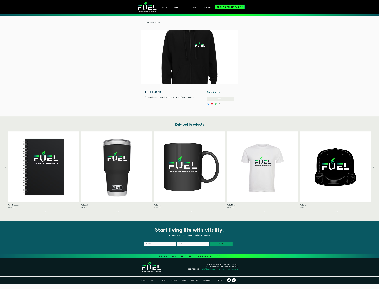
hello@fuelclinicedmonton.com (213, 269)
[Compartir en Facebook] (208, 104)
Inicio (147, 23)
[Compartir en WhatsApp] (216, 104)
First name (147, 240)
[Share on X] (219, 104)
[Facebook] (229, 280)
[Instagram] (234, 280)
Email (178, 240)
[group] (189, 172)
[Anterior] (5, 167)
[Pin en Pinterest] (212, 104)
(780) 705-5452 (193, 269)
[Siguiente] (374, 167)
